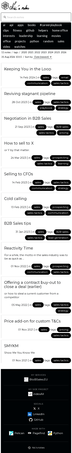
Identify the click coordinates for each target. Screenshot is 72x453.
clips (6, 30)
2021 (31, 52)
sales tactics (60, 83)
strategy (63, 108)
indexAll (38, 394)
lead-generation (58, 237)
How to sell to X (19, 143)
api (11, 25)
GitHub (38, 419)
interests (9, 36)
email (64, 77)
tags (16, 52)
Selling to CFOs (18, 174)
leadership (26, 36)
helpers (43, 30)
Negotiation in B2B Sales (27, 118)
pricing (63, 132)
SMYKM (11, 345)
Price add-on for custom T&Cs (32, 321)
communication (37, 83)
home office (60, 30)
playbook (46, 108)
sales (61, 41)
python (34, 41)
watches (19, 46)
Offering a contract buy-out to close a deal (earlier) (32, 284)
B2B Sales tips (17, 223)
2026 (64, 52)
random (48, 41)
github (30, 30)
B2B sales (62, 126)
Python (58, 433)
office (7, 41)
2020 (24, 52)
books (32, 25)
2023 (44, 52)
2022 (37, 52)
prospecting (60, 157)
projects (20, 41)
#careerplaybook (51, 25)
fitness (17, 30)
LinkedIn (38, 414)
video (6, 46)
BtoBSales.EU (38, 379)
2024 (50, 52)
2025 (57, 52)
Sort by (29, 56)
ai (4, 25)
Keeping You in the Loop (27, 69)
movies (56, 36)
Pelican (19, 433)
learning (42, 36)
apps (20, 25)
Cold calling (15, 198)
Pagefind (39, 433)
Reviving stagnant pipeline (29, 93)
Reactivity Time (18, 248)
